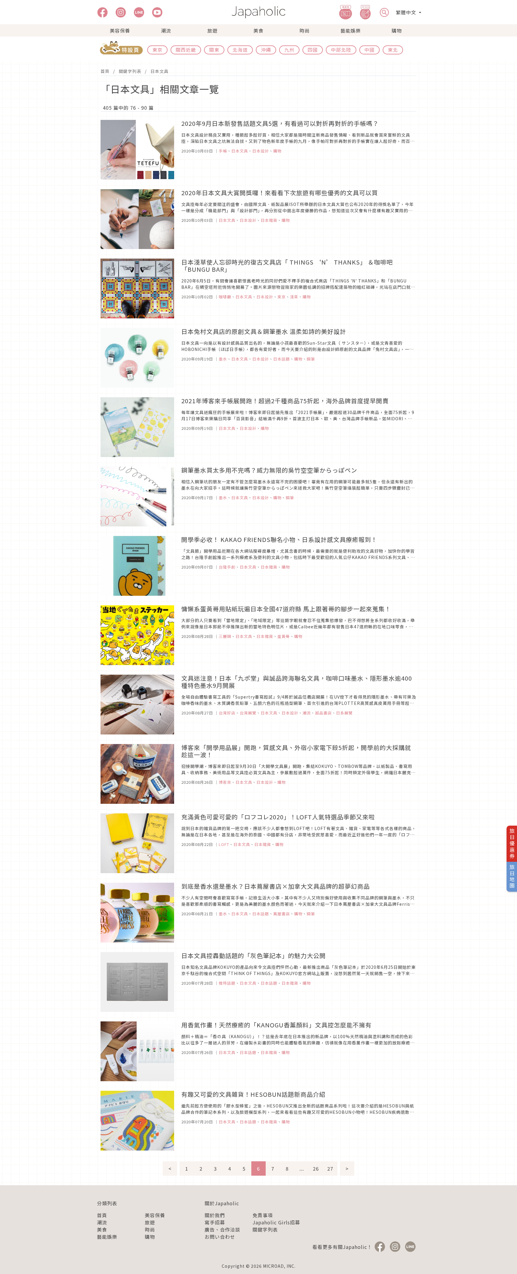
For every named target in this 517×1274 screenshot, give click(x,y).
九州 (289, 49)
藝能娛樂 (350, 30)
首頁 (105, 71)
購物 (397, 30)
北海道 (240, 49)
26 (316, 1168)
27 (330, 1168)
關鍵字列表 (130, 71)
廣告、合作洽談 (222, 1229)
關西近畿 (186, 49)
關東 (214, 49)
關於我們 (215, 1215)
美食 (258, 30)
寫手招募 (215, 1222)
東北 (393, 49)
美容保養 (120, 30)
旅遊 (212, 30)
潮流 (166, 30)
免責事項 (263, 1215)
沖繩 (266, 49)
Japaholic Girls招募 (276, 1222)
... (301, 1168)
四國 (313, 49)
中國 (369, 49)
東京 (157, 49)
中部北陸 (341, 49)
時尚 (304, 30)
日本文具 (159, 71)
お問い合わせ (220, 1236)
